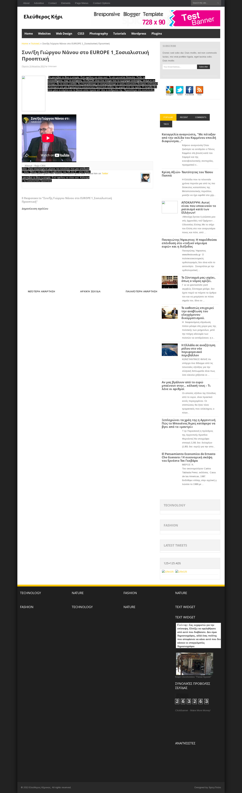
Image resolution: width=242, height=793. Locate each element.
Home (28, 33)
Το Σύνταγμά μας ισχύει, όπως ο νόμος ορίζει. (198, 279)
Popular (168, 117)
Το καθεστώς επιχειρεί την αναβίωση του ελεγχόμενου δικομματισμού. (197, 313)
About (26, 3)
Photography (98, 33)
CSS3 (81, 33)
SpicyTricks (215, 787)
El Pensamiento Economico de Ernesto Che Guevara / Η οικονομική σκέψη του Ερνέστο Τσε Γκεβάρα (188, 457)
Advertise (39, 3)
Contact (52, 3)
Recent (184, 117)
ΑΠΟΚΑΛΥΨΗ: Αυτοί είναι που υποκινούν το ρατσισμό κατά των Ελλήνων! (198, 208)
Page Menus (81, 3)
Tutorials (119, 33)
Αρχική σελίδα (90, 291)
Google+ (170, 95)
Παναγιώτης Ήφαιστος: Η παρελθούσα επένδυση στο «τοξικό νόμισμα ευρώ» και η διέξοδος (189, 243)
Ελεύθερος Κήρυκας (48, 16)
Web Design (64, 33)
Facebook (189, 95)
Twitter (105, 173)
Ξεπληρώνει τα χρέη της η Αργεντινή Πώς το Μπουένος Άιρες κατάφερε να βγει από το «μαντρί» (189, 423)
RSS (199, 95)
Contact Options (101, 3)
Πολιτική (35, 43)
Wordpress (138, 33)
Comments (200, 117)
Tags (166, 124)
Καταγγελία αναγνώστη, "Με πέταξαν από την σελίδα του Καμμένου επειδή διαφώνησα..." (189, 137)
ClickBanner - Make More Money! (192, 710)
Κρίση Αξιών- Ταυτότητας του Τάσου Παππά (187, 173)
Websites (44, 33)
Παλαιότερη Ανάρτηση (141, 291)
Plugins (156, 33)
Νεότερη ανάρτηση (41, 291)
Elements (66, 3)
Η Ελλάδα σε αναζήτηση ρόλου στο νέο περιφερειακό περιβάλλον (198, 350)
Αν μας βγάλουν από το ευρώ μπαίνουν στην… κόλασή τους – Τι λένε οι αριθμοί (186, 385)
